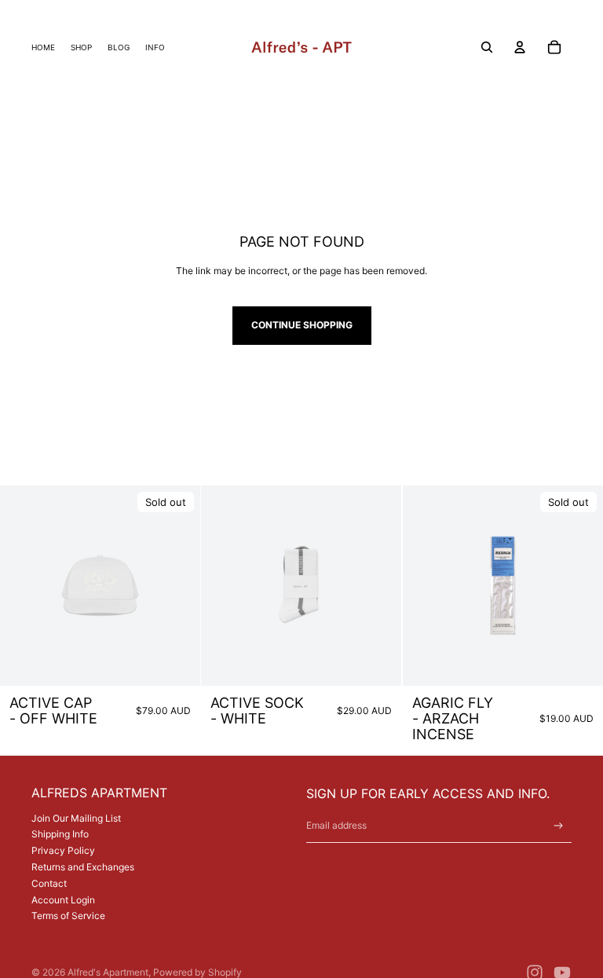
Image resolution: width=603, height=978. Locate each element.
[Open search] (487, 47)
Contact (49, 883)
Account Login (63, 900)
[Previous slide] (23, 586)
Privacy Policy (63, 850)
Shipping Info (60, 834)
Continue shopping (302, 325)
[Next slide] (176, 586)
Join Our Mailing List (76, 818)
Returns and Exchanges (82, 867)
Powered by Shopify (197, 972)
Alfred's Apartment (108, 972)
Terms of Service (68, 915)
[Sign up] (559, 826)
